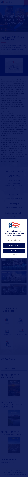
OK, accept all (14, 245)
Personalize (14, 254)
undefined (14, 250)
